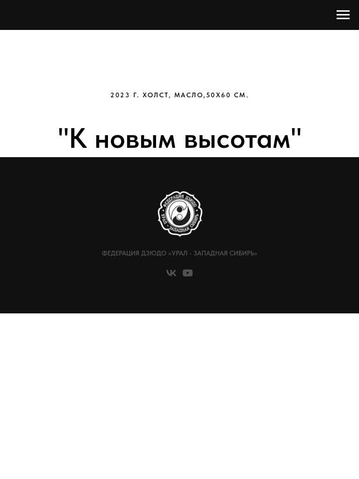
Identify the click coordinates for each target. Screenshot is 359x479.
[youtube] (188, 276)
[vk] (171, 276)
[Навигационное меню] (343, 15)
